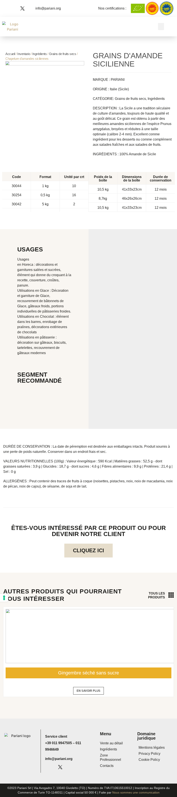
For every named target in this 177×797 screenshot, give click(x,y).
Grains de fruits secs (62, 54)
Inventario (23, 54)
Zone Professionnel (110, 757)
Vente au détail (111, 743)
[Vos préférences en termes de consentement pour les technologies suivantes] (4, 598)
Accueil (10, 54)
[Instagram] (16, 8)
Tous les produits (156, 595)
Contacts (107, 766)
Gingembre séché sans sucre (88, 673)
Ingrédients (39, 54)
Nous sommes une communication (136, 792)
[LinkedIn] (28, 8)
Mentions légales (152, 747)
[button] (161, 26)
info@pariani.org (59, 759)
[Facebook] (10, 8)
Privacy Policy (149, 753)
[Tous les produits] (171, 595)
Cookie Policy (149, 759)
